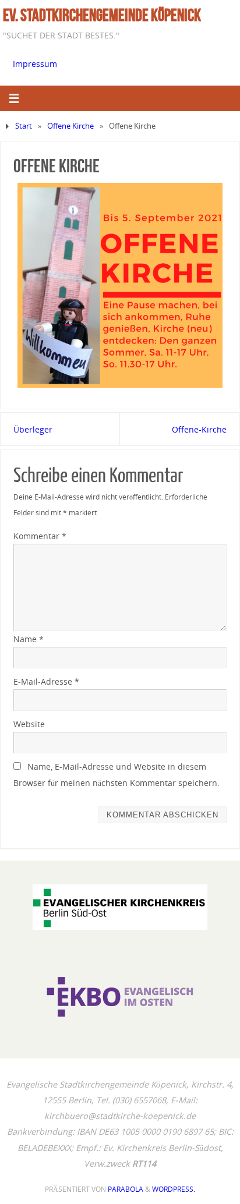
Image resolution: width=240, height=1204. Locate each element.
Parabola (125, 1189)
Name (28, 639)
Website (29, 724)
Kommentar (39, 535)
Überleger (32, 429)
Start (23, 126)
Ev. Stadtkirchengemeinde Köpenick (102, 15)
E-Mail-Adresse (46, 681)
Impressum (35, 63)
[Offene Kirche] (120, 285)
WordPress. (173, 1189)
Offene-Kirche (199, 429)
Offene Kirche (70, 126)
